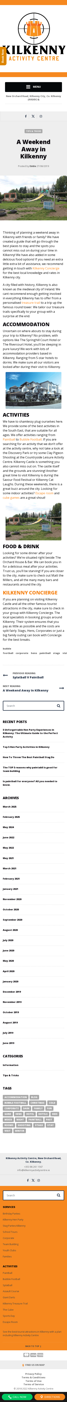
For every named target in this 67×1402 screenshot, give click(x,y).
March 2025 (9, 806)
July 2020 (8, 940)
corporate (22, 653)
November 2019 (12, 1002)
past (49, 1119)
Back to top (32, 1346)
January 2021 (10, 889)
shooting (24, 1125)
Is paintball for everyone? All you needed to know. (30, 783)
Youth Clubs (9, 1250)
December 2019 (12, 991)
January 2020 (10, 981)
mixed (8, 1119)
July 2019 (8, 1032)
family (38, 1108)
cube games (11, 498)
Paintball (9, 439)
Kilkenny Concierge (46, 268)
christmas (37, 1102)
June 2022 (8, 837)
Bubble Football (31, 439)
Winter (19, 1130)
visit (7, 1130)
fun (49, 1108)
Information (10, 1065)
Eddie (33, 166)
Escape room (44, 493)
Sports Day (9, 1315)
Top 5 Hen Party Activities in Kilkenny (26, 747)
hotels (43, 1114)
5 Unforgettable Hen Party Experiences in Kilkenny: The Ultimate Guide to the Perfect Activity (30, 733)
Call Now (19, 1397)
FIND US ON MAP (35, 1365)
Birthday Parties (11, 1213)
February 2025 (11, 817)
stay (50, 1125)
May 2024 (8, 827)
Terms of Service (33, 1384)
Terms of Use (33, 1381)
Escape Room (10, 1322)
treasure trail (31, 303)
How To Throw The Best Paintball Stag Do (28, 757)
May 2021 (8, 858)
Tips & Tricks (33, 131)
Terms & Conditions (33, 1377)
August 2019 (10, 1022)
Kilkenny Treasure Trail (15, 1303)
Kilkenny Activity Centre (26, 1335)
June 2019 (8, 1043)
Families (7, 1256)
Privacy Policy (33, 1374)
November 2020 (12, 899)
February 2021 (11, 878)
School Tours (10, 1232)
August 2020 (10, 930)
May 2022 (8, 847)
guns (7, 1114)
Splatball (7, 1285)
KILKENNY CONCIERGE (30, 592)
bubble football (15, 1102)
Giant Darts (9, 1297)
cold (52, 1102)
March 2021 (9, 868)
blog (34, 1097)
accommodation (15, 1097)
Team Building (10, 1244)
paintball (45, 653)
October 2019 (11, 1012)
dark (26, 1108)
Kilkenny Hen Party (13, 1219)
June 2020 (8, 950)
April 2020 (8, 971)
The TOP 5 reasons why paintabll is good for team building (30, 769)
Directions (52, 1397)
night (20, 1119)
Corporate (8, 1238)
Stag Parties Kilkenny (14, 1225)
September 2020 (12, 919)
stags (56, 653)
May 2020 (8, 960)
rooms (8, 1125)
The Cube (8, 1309)
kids (55, 1114)
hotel (30, 1114)
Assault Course (11, 1291)
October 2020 (11, 909)
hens (34, 653)
